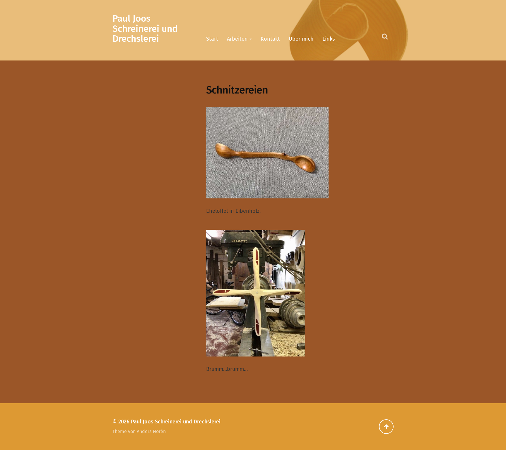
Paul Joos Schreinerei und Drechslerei (145, 28)
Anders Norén (151, 431)
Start (212, 39)
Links (328, 39)
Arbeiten (237, 39)
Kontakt (270, 39)
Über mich (301, 39)
